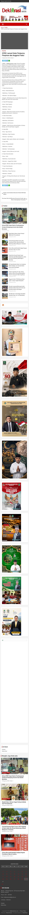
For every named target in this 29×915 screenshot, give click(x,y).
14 (18, 874)
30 (26, 879)
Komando (14, 849)
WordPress (25, 912)
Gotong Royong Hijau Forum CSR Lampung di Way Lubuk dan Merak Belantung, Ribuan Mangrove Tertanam (17, 242)
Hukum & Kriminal (6, 849)
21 (18, 876)
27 (14, 879)
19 (10, 876)
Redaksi (3, 749)
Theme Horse (9, 912)
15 (22, 874)
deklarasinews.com (14, 911)
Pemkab (4, 798)
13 (14, 874)
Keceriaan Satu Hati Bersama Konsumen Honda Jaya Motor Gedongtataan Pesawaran (14, 199)
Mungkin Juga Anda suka (10, 756)
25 (6, 879)
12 (10, 874)
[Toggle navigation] (3, 24)
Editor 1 (12, 57)
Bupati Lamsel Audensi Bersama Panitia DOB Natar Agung (14, 193)
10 (3, 874)
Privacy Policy (23, 911)
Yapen (8, 772)
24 (3, 879)
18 (6, 876)
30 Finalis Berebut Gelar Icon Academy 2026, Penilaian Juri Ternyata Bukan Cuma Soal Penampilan (17, 266)
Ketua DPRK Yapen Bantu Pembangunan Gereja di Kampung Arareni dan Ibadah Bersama (13, 227)
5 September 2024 (6, 57)
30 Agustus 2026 (5, 780)
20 (14, 876)
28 (18, 879)
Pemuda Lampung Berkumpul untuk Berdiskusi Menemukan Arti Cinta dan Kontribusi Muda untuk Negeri (17, 288)
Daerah (4, 823)
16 (26, 874)
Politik (4, 50)
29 (22, 879)
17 (3, 876)
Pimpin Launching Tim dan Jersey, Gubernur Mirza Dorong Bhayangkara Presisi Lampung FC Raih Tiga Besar (17, 273)
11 (6, 874)
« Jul (2, 884)
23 (26, 876)
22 (22, 876)
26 (10, 879)
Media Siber (4, 751)
